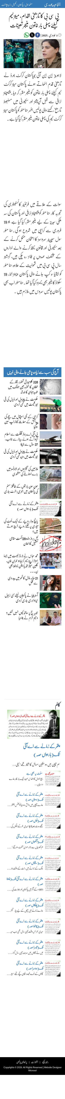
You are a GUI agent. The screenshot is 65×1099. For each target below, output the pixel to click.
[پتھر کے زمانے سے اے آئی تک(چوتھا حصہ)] (53, 927)
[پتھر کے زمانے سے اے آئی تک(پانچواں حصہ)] (53, 906)
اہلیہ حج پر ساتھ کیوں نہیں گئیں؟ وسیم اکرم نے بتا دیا (22, 615)
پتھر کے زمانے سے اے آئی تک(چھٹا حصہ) (25, 881)
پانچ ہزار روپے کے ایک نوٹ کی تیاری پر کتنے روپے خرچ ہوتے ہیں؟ (21, 526)
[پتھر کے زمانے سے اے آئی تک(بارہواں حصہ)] (33, 725)
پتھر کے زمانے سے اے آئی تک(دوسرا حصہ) (29, 965)
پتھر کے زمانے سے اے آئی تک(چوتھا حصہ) (29, 923)
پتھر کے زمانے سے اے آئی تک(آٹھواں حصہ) (29, 839)
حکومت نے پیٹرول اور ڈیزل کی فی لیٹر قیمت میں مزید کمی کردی (21, 453)
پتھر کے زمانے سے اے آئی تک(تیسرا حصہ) (29, 944)
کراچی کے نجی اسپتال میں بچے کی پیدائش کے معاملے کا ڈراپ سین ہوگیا (21, 421)
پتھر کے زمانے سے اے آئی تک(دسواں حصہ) (29, 797)
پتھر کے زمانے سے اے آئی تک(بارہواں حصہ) (23, 506)
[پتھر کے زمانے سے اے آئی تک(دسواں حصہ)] (53, 800)
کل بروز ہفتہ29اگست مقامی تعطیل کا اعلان (23, 540)
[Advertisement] (32, 158)
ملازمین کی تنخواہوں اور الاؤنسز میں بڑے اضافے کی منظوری (22, 471)
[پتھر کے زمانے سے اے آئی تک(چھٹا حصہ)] (53, 885)
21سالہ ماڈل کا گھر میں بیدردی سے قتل (23, 580)
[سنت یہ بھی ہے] (53, 779)
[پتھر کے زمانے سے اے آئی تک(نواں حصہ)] (53, 821)
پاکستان (20, 4)
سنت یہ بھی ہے (34, 773)
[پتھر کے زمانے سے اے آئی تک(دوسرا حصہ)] (53, 969)
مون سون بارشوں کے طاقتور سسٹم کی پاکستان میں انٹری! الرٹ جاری (21, 488)
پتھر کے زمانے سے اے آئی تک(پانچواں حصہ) (29, 902)
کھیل (14, 4)
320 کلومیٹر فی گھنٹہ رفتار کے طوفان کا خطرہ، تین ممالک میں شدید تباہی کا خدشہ (23, 386)
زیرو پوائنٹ (5, 4)
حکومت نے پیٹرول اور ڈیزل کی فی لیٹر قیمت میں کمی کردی (21, 401)
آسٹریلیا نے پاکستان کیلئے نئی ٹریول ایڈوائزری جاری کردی (21, 597)
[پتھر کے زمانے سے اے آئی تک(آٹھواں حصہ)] (53, 843)
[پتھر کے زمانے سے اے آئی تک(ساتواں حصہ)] (53, 864)
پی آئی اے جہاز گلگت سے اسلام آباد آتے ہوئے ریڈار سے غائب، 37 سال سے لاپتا (21, 439)
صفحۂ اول (28, 4)
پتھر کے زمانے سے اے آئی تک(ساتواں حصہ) (29, 860)
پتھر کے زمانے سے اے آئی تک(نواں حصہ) (29, 818)
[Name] (59, 4)
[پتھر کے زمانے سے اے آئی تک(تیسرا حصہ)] (53, 948)
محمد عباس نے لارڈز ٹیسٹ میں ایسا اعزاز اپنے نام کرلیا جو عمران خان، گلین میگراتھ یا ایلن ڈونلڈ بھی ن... (21, 563)
